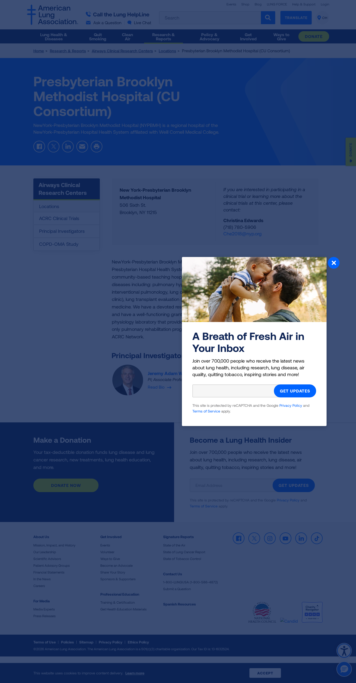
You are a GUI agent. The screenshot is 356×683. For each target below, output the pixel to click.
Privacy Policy (290, 405)
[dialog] (178, 341)
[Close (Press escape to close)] (334, 263)
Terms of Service (206, 411)
